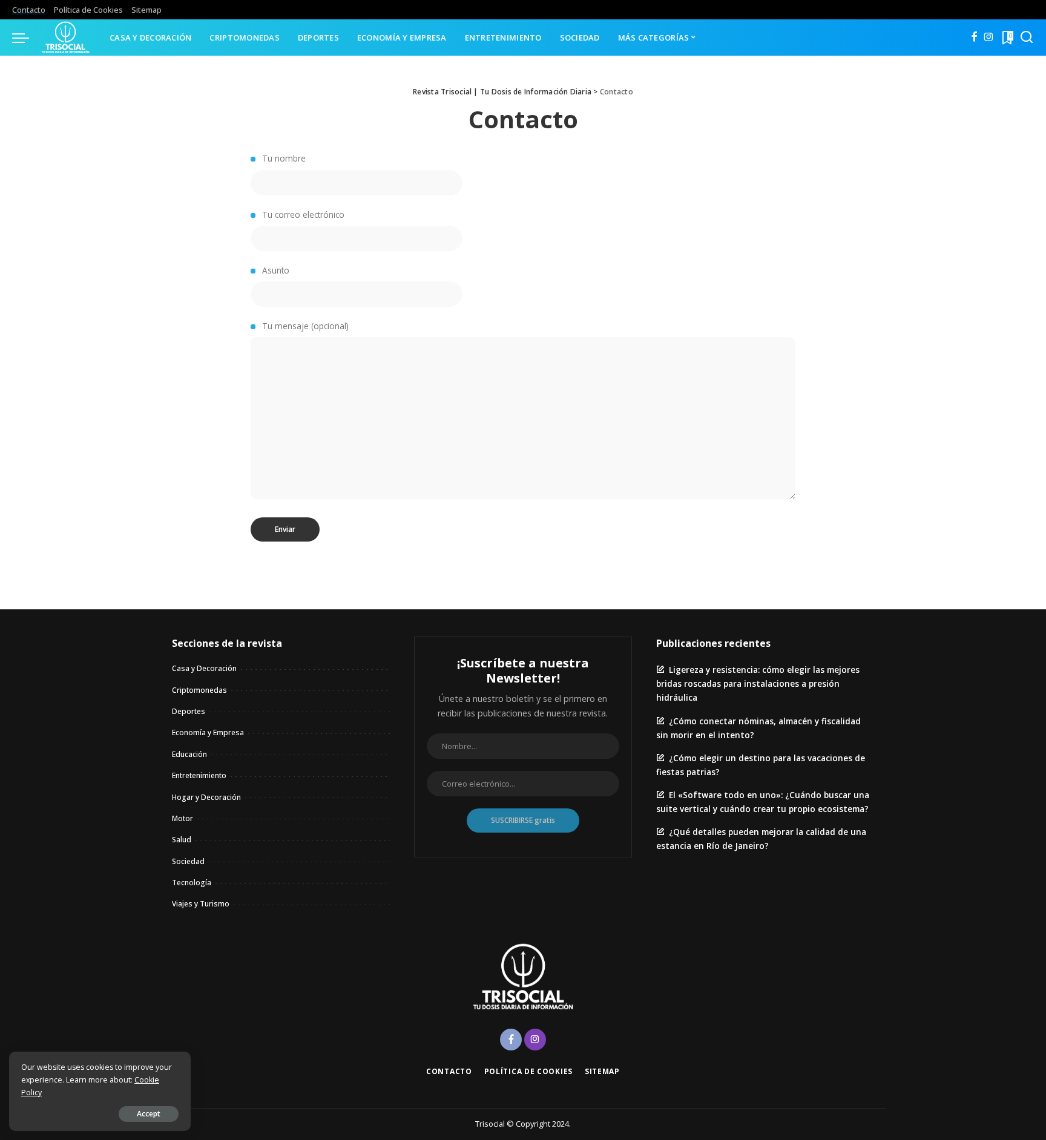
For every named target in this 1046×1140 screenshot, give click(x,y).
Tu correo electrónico (302, 214)
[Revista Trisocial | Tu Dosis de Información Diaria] (66, 37)
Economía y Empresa (208, 732)
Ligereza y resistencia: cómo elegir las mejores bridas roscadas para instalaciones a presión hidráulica (758, 683)
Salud (181, 839)
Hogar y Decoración (206, 797)
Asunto (274, 270)
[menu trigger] (26, 37)
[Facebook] (974, 37)
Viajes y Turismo (200, 904)
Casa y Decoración (204, 668)
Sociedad (188, 861)
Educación (189, 754)
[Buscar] (1026, 37)
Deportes (188, 711)
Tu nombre (283, 158)
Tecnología (191, 882)
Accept (148, 1114)
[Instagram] (989, 37)
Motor (182, 818)
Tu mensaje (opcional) (304, 326)
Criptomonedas (199, 690)
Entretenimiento (199, 775)
